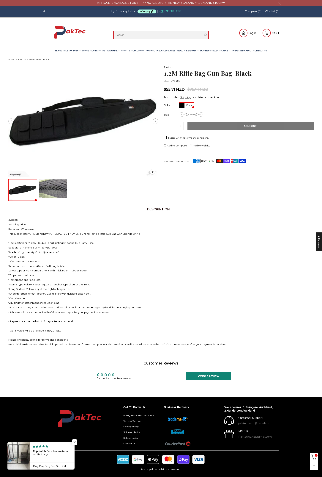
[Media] (152, 172)
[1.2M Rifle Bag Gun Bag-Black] (83, 121)
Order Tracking (241, 50)
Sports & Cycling (131, 50)
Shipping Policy (131, 432)
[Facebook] (44, 11)
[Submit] (205, 34)
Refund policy (130, 438)
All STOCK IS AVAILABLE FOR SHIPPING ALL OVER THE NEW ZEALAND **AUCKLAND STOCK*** (161, 2)
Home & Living (90, 50)
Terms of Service (132, 421)
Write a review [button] (208, 376)
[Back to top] (314, 465)
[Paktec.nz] (70, 32)
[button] (11, 121)
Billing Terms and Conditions (138, 415)
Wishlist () (272, 11)
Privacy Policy (131, 426)
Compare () (253, 11)
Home (58, 50)
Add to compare (176, 145)
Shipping (185, 97)
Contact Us (260, 50)
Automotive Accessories (160, 50)
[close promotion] (279, 3)
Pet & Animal (110, 50)
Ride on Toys (71, 50)
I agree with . (188, 137)
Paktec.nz (169, 67)
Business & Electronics (214, 50)
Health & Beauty (187, 50)
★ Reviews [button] (318, 241)
